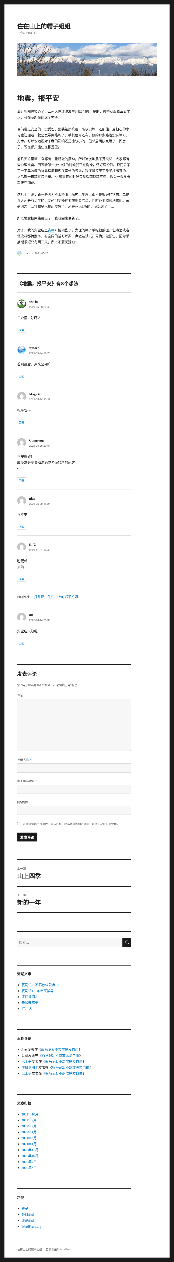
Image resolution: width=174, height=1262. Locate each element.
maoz (27, 253)
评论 (20, 695)
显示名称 (24, 759)
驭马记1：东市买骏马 (37, 990)
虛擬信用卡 (29, 1067)
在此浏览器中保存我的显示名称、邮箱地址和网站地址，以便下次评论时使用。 (71, 824)
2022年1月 (29, 1132)
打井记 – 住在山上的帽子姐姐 (56, 596)
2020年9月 (29, 1161)
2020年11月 (29, 1149)
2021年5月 (29, 1138)
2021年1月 (29, 1144)
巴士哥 (26, 1061)
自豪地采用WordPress (59, 1249)
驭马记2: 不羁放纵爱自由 (40, 984)
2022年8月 (29, 1120)
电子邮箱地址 (27, 781)
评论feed (27, 1220)
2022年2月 (29, 1126)
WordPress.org (31, 1226)
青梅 (51, 230)
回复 (21, 330)
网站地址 (23, 802)
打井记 (26, 1008)
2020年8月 (29, 1167)
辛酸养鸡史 (29, 1002)
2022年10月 (29, 1114)
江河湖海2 (29, 996)
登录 (24, 1208)
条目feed (27, 1214)
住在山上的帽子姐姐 (44, 26)
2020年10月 (29, 1155)
